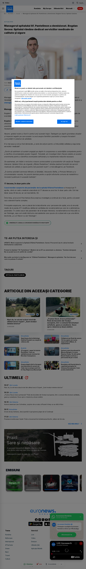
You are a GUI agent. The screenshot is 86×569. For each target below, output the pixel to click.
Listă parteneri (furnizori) (22, 115)
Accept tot (64, 121)
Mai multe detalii (26, 98)
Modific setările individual (24, 121)
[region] (43, 103)
